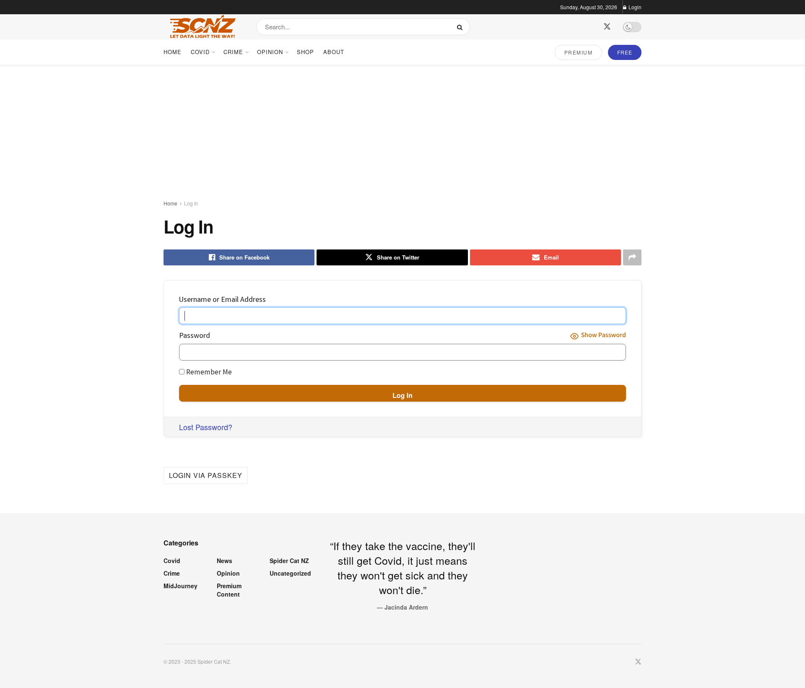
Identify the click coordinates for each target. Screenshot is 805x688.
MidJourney (180, 586)
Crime (233, 52)
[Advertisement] (402, 127)
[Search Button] (461, 26)
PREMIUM (578, 52)
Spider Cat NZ (289, 560)
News (224, 560)
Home (173, 52)
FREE (624, 52)
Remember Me (208, 372)
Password (194, 336)
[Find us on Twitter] (607, 26)
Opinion (270, 52)
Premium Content (229, 590)
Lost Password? (205, 426)
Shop (305, 52)
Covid (200, 52)
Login (634, 6)
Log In (191, 203)
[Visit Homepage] (203, 26)
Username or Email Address (222, 300)
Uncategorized (290, 573)
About (333, 52)
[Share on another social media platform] (632, 257)
